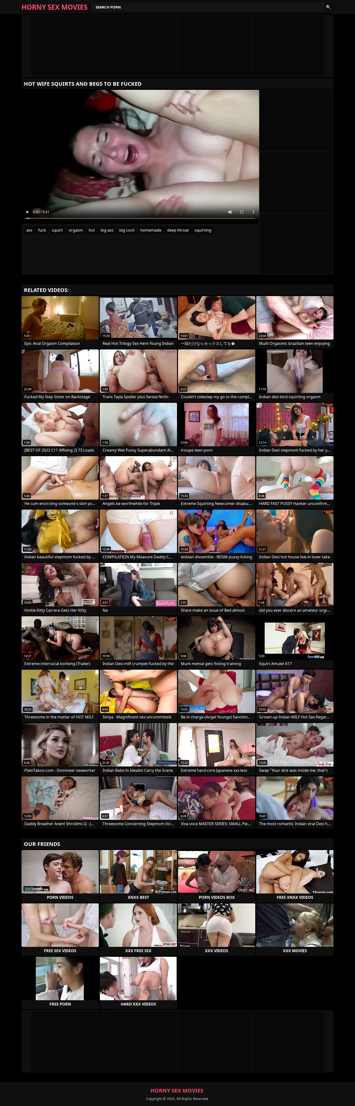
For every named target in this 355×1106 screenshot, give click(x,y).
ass (29, 230)
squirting (203, 230)
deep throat (178, 230)
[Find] (328, 7)
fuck (42, 230)
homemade (150, 230)
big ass (107, 230)
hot (92, 230)
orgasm (76, 230)
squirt (57, 230)
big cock (127, 230)
